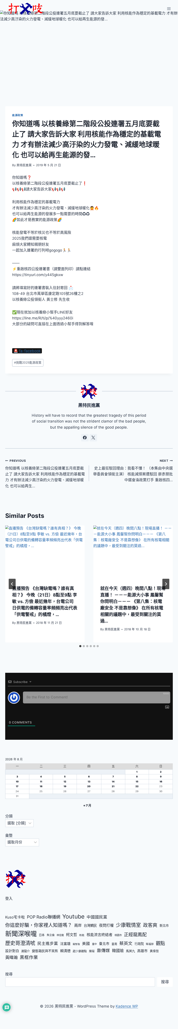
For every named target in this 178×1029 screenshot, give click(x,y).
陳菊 (92, 951)
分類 (9, 816)
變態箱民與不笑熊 (45, 951)
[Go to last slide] (12, 584)
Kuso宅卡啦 (15, 917)
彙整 (9, 835)
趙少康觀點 (80, 951)
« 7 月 (87, 805)
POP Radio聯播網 (43, 917)
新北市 (164, 925)
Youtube (73, 916)
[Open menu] (169, 8)
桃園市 (118, 935)
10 (17, 781)
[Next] (165, 584)
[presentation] (45, 551)
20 (89, 786)
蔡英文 (125, 943)
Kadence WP (127, 1006)
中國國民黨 (97, 917)
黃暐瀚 (11, 957)
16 (161, 781)
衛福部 (150, 944)
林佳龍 (60, 935)
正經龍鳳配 (135, 934)
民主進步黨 (47, 943)
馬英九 (130, 951)
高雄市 (142, 951)
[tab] (80, 646)
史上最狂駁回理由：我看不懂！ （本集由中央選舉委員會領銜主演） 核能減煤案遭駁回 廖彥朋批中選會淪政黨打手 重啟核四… (133, 470)
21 (113, 786)
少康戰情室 (128, 925)
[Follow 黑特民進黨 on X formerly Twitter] (93, 437)
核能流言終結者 (99, 935)
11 (41, 781)
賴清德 (65, 951)
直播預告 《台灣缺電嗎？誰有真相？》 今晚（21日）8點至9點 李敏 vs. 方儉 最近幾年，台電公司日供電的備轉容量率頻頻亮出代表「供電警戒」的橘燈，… (44, 601)
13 (89, 781)
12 (65, 781)
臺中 (94, 944)
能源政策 (17, 115)
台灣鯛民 (90, 925)
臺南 (114, 944)
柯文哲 (71, 935)
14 (113, 781)
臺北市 (104, 944)
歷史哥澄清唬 (20, 943)
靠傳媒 (103, 950)
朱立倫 (50, 935)
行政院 (139, 944)
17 (17, 786)
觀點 (160, 943)
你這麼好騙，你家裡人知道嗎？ (38, 925)
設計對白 (12, 951)
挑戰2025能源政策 (27, 362)
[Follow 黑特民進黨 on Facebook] (85, 437)
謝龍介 (25, 951)
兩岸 (78, 925)
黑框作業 (29, 957)
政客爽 (150, 925)
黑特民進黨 (24, 165)
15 (137, 781)
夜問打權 (106, 925)
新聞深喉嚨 (21, 934)
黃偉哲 (154, 951)
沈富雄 (65, 944)
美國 (86, 943)
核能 (81, 935)
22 (136, 786)
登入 (9, 898)
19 (65, 786)
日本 (41, 935)
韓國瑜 (118, 950)
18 (41, 786)
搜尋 (9, 974)
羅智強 (76, 944)
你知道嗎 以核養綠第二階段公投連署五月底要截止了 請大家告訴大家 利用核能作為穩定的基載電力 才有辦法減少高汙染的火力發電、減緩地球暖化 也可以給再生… (45, 473)
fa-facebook (30, 351)
